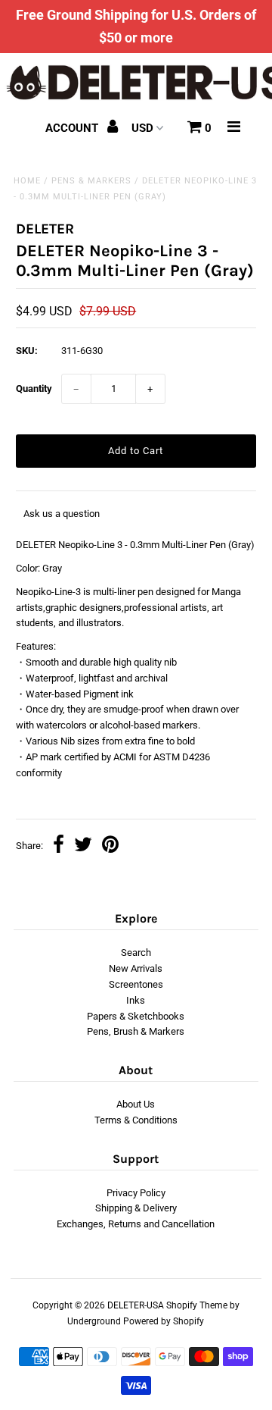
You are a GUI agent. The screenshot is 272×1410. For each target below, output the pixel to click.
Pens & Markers (91, 181)
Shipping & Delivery (136, 1208)
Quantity (34, 388)
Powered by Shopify (163, 1321)
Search (136, 952)
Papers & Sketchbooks (135, 1016)
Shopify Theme (196, 1305)
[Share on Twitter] (83, 846)
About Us (135, 1104)
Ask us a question (61, 513)
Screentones (136, 984)
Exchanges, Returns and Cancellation (136, 1224)
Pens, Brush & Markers (135, 1031)
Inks (135, 1000)
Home (27, 181)
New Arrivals (135, 968)
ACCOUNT (73, 128)
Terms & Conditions (136, 1120)
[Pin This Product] (110, 846)
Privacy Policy (136, 1192)
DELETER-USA (135, 1305)
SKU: (27, 350)
